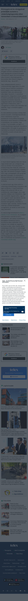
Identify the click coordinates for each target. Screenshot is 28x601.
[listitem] (13, 308)
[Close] (25, 281)
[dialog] (14, 300)
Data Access (14, 320)
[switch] (22, 311)
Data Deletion (5, 320)
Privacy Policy (22, 320)
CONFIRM (8, 314)
